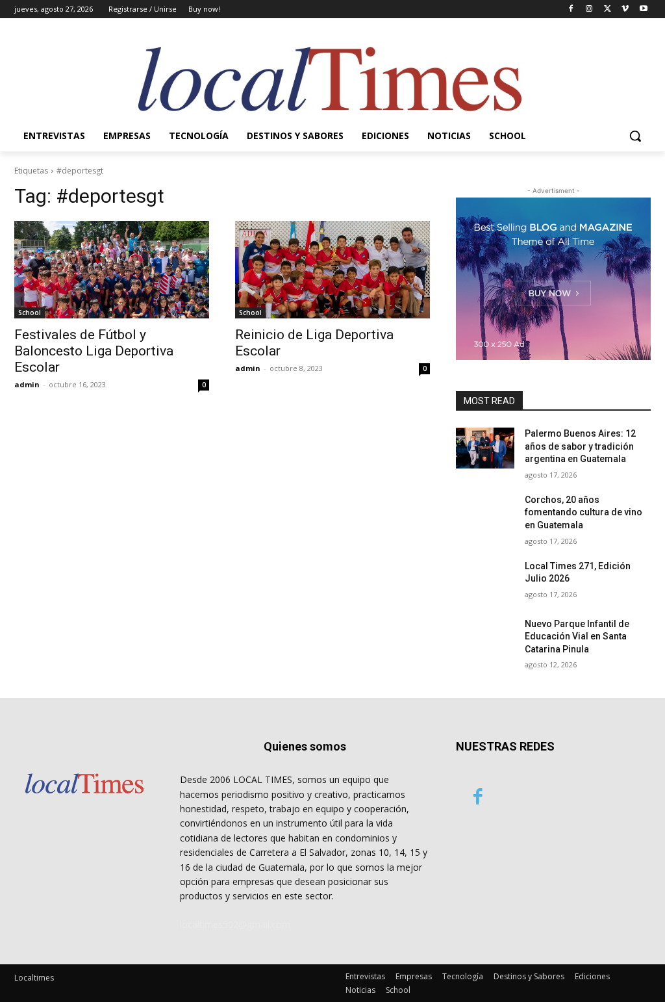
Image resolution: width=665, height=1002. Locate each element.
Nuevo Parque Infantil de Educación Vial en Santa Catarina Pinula (577, 636)
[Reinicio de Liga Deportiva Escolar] (332, 269)
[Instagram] (589, 9)
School (29, 312)
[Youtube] (643, 9)
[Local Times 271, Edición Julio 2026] (485, 580)
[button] (635, 135)
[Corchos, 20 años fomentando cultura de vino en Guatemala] (485, 514)
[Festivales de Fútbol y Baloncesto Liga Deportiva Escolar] (111, 269)
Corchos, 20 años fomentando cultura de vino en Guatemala (583, 512)
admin (27, 384)
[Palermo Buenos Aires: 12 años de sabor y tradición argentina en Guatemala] (485, 448)
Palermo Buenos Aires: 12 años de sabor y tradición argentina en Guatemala (580, 446)
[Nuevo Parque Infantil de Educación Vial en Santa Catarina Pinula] (485, 638)
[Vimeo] (625, 9)
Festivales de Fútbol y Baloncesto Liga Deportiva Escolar (93, 351)
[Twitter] (607, 9)
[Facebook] (571, 9)
